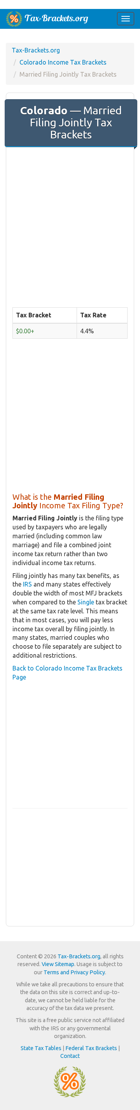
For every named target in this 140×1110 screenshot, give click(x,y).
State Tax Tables (41, 1048)
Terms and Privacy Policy (74, 972)
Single (85, 602)
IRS (27, 584)
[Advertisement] (70, 225)
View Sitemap (58, 964)
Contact (70, 1056)
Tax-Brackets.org (36, 50)
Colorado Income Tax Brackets (63, 62)
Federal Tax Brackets (91, 1048)
